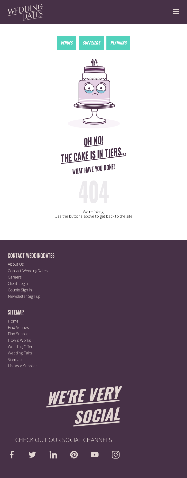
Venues (66, 43)
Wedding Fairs (20, 353)
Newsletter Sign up (24, 296)
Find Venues (18, 327)
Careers (15, 277)
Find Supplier (19, 333)
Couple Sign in (20, 290)
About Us (16, 264)
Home (13, 321)
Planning (118, 43)
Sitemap (15, 359)
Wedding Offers (21, 346)
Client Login (18, 283)
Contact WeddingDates (28, 270)
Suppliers (91, 43)
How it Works (19, 340)
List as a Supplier (22, 366)
